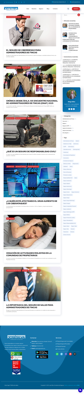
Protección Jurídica (67, 175)
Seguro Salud (66, 226)
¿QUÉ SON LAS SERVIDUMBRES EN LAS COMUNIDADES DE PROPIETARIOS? (71, 70)
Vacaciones (65, 231)
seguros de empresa (21, 118)
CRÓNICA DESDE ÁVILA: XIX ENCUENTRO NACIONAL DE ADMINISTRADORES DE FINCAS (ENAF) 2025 (32, 102)
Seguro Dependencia (67, 195)
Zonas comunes (66, 234)
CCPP (64, 146)
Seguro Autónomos (67, 186)
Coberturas (65, 152)
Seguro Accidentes (67, 180)
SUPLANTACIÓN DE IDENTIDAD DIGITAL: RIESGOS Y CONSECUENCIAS (74, 48)
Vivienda (72, 231)
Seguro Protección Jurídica (69, 217)
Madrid (64, 123)
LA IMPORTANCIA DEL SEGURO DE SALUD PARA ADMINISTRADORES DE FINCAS (29, 306)
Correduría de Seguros (68, 160)
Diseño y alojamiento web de (71, 385)
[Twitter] (16, 2)
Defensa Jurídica (66, 163)
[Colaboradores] (4, 2)
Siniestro (72, 229)
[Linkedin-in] (21, 2)
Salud (76, 177)
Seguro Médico (66, 214)
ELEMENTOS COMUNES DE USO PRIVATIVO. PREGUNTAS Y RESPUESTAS (70, 61)
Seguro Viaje (74, 226)
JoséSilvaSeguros (66, 59)
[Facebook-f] (19, 2)
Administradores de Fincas (14, 17)
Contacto (55, 8)
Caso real (25, 270)
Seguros (41, 8)
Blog (48, 8)
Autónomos (76, 143)
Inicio (28, 8)
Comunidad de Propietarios (69, 155)
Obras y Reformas (67, 169)
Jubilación (65, 166)
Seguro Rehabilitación (68, 220)
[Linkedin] (70, 354)
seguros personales (33, 118)
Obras (71, 166)
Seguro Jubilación (67, 209)
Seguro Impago (66, 203)
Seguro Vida (66, 229)
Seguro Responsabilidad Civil (69, 223)
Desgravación (75, 163)
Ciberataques (71, 146)
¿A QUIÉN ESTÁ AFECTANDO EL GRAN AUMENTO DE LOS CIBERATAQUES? (31, 202)
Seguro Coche (66, 192)
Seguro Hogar (66, 197)
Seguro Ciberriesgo (67, 189)
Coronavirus (66, 158)
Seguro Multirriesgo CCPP (68, 212)
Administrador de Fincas (68, 141)
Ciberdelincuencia (67, 149)
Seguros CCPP (26, 17)
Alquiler (77, 141)
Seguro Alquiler (66, 183)
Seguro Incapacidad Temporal (69, 206)
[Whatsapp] (57, 354)
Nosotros (34, 8)
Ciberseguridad (76, 149)
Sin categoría (65, 132)
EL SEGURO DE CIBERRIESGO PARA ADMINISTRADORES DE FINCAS (23, 51)
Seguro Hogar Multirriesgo (68, 200)
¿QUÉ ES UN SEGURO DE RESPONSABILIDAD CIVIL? (31, 151)
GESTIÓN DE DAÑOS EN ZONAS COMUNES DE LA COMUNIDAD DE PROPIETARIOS (74, 26)
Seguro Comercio (75, 192)
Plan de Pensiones (67, 172)
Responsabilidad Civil (67, 177)
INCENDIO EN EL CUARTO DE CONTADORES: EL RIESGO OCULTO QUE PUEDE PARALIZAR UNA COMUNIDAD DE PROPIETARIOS (71, 37)
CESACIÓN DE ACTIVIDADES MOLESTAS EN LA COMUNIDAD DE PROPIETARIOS (29, 254)
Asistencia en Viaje (67, 143)
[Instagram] (24, 2)
